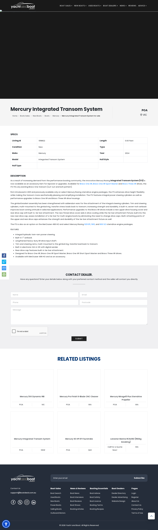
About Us (135, 501)
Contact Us (136, 505)
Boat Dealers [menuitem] (109, 5)
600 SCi (103, 224)
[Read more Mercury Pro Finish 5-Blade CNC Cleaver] (79, 381)
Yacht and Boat (73, 525)
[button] (4, 255)
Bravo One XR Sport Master (105, 183)
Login (133, 493)
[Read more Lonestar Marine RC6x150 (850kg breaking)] (125, 424)
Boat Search (55, 493)
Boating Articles (77, 509)
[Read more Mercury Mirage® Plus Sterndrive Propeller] (125, 381)
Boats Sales (25, 116)
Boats (47, 116)
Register (135, 497)
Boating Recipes (97, 509)
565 (93, 224)
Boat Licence (95, 501)
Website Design (118, 501)
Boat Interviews (77, 497)
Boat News (74, 493)
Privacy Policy (137, 509)
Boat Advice (95, 493)
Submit (79, 338)
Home (14, 116)
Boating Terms (96, 505)
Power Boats (55, 505)
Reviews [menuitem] (132, 5)
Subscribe (139, 478)
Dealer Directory (119, 493)
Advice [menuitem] (141, 5)
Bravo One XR (86, 183)
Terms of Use (137, 513)
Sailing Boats (56, 509)
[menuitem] (72, 5)
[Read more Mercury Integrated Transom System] (32, 424)
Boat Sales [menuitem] (65, 5)
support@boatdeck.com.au (23, 492)
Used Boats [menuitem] (94, 5)
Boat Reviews (76, 501)
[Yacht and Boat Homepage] (22, 5)
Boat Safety (95, 497)
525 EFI (87, 224)
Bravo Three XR (129, 183)
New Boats (37, 116)
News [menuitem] (122, 5)
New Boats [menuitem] (79, 5)
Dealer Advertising (120, 497)
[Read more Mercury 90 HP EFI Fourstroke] (79, 424)
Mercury (56, 116)
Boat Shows (75, 505)
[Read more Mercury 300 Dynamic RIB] (32, 381)
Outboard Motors (57, 513)
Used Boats (55, 497)
